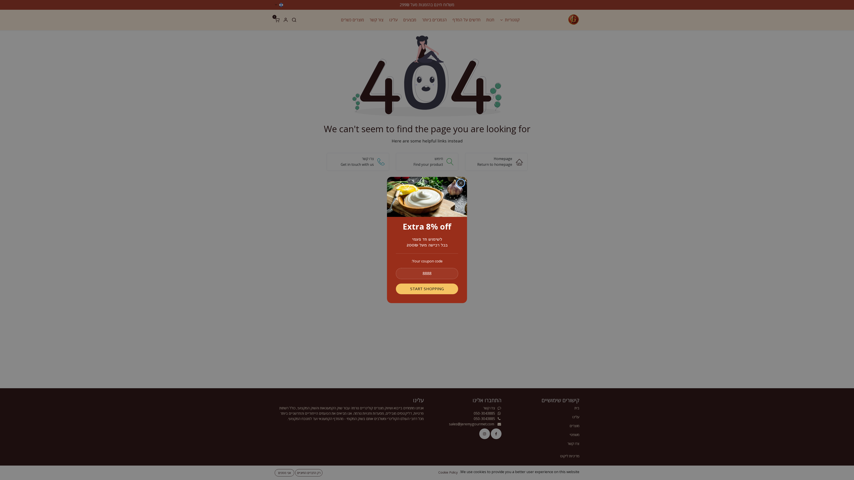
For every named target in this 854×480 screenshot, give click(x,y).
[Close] (460, 183)
